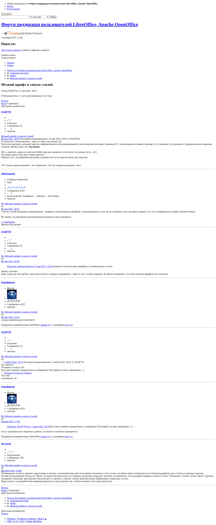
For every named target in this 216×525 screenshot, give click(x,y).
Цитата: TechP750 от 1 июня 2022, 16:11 (28, 426)
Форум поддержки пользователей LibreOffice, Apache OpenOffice (69, 24)
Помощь (11, 518)
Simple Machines (34, 521)
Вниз (3, 103)
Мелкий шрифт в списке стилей (17, 136)
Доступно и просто (10, 50)
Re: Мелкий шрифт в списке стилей (19, 203)
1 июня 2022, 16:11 (13, 362)
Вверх (4, 490)
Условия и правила (26, 518)
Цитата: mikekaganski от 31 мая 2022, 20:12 (29, 266)
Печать (4, 101)
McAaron (6, 443)
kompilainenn (8, 282)
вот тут (69, 325)
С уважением (8, 222)
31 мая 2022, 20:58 (10, 261)
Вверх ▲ (42, 518)
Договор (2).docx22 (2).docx (18, 373)
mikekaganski (8, 173)
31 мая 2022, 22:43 (10, 317)
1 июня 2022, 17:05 (10, 421)
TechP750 (6, 112)
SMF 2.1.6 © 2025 (16, 521)
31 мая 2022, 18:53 (10, 139)
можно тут (46, 325)
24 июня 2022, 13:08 (11, 470)
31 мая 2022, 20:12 (10, 209)
